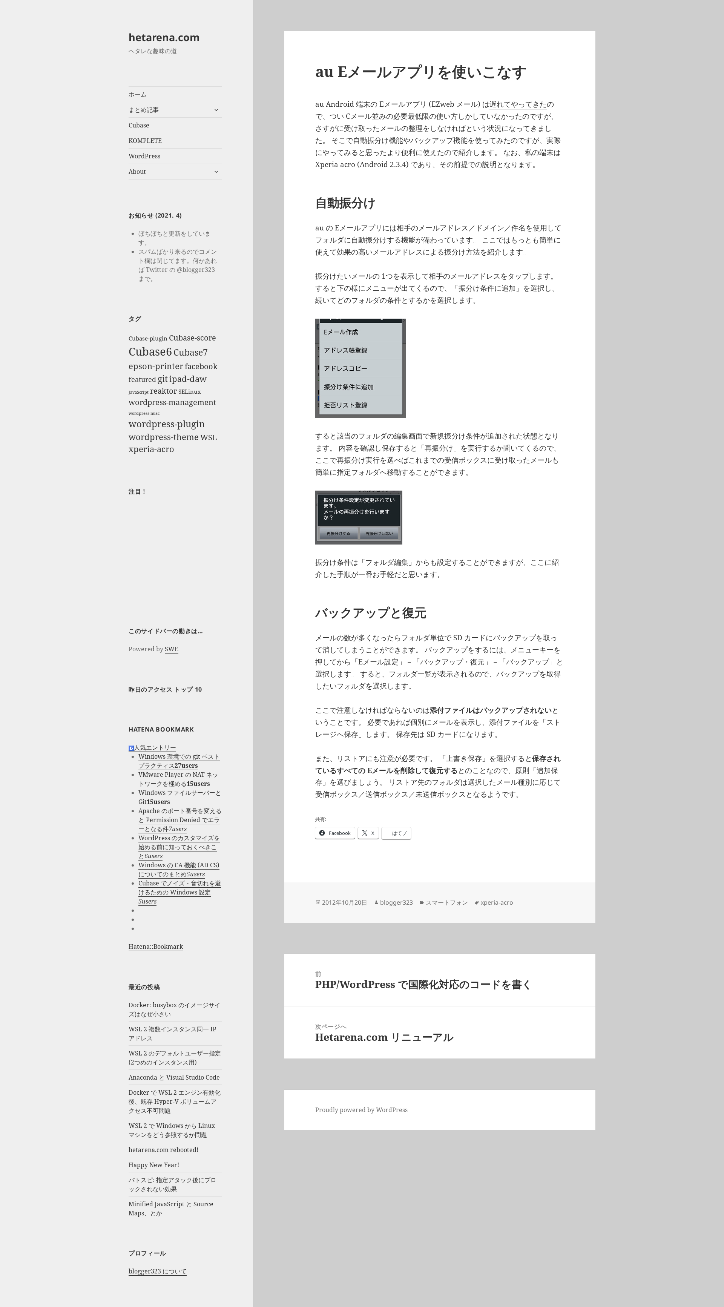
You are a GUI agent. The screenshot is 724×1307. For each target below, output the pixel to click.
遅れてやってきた (518, 104)
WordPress (144, 156)
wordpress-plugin (167, 423)
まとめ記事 (144, 110)
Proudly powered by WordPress (361, 1110)
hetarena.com (164, 37)
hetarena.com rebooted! (163, 1150)
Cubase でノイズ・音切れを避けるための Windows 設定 (179, 887)
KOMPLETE (145, 141)
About (137, 171)
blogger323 (396, 902)
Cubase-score (192, 338)
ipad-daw (188, 378)
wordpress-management (172, 402)
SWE (171, 649)
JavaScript (139, 392)
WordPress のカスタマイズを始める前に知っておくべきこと (179, 847)
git (163, 379)
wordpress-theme (164, 436)
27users (186, 765)
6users (153, 856)
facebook (201, 366)
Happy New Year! (154, 1165)
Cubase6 (150, 351)
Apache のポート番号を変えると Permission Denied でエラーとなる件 (180, 820)
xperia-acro (151, 448)
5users (196, 874)
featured (142, 379)
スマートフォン (447, 902)
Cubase (139, 125)
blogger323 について (158, 1271)
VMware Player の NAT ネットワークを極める (178, 779)
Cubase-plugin (148, 338)
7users (178, 829)
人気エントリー (155, 747)
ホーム (138, 94)
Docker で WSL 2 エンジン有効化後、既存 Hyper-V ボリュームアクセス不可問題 (175, 1101)
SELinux (189, 391)
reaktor (163, 391)
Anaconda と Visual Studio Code (174, 1077)
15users (198, 783)
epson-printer (156, 365)
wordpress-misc (144, 413)
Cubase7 (190, 352)
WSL (208, 437)
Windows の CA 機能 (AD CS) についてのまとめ (178, 869)
